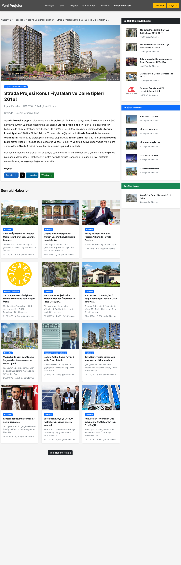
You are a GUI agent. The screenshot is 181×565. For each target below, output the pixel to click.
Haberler (18, 19)
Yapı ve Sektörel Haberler (40, 19)
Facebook (11, 175)
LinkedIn (32, 175)
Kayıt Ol (173, 5)
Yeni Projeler (12, 6)
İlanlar (62, 5)
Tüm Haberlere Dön (60, 452)
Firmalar (105, 5)
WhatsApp (46, 175)
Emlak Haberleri (122, 5)
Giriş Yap (159, 5)
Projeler (74, 5)
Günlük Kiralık (89, 5)
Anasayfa (49, 5)
